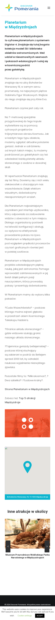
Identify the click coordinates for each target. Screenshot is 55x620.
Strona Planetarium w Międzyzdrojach (27, 389)
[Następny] (47, 552)
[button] (49, 7)
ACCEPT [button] (40, 616)
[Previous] (8, 552)
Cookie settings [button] (25, 615)
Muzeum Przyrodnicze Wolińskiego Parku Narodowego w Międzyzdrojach (27, 556)
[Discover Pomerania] (21, 8)
